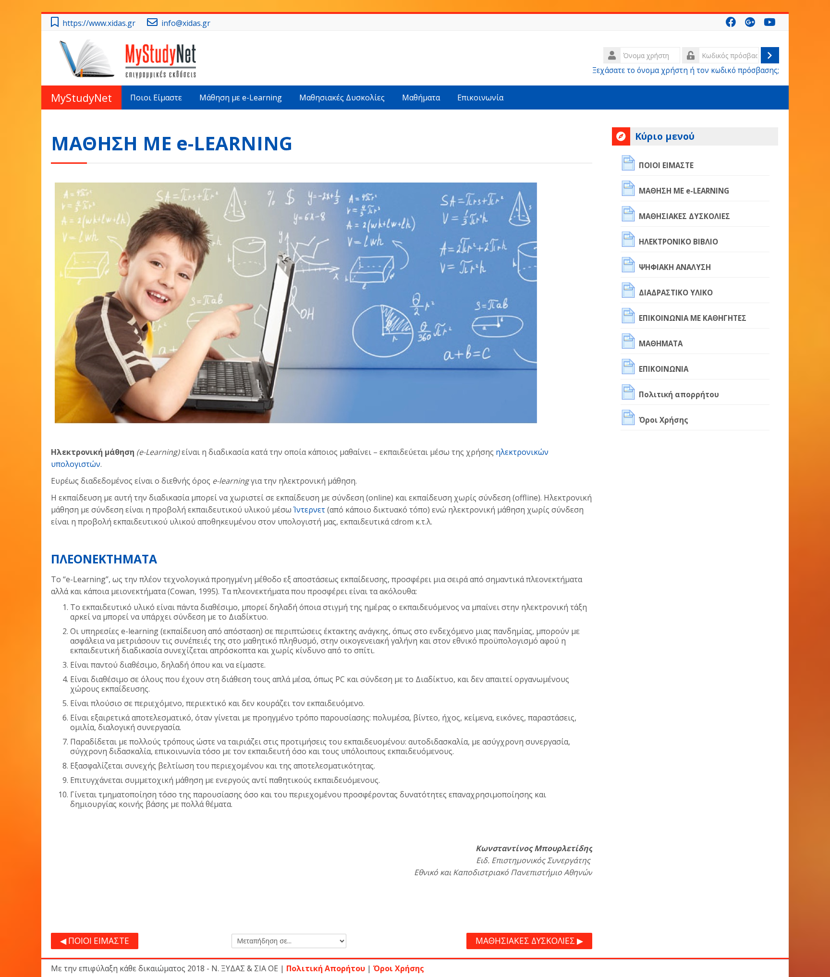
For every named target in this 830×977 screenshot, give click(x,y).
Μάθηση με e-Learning (240, 97)
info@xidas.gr (185, 23)
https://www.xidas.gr (98, 23)
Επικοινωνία (480, 97)
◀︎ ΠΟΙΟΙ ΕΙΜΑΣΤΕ (94, 940)
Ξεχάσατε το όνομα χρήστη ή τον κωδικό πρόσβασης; (685, 70)
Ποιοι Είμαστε (156, 97)
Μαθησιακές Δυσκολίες (342, 97)
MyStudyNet (81, 97)
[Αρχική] (130, 57)
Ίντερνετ (309, 509)
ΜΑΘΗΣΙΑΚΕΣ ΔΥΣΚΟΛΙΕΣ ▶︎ (529, 940)
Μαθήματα (421, 97)
